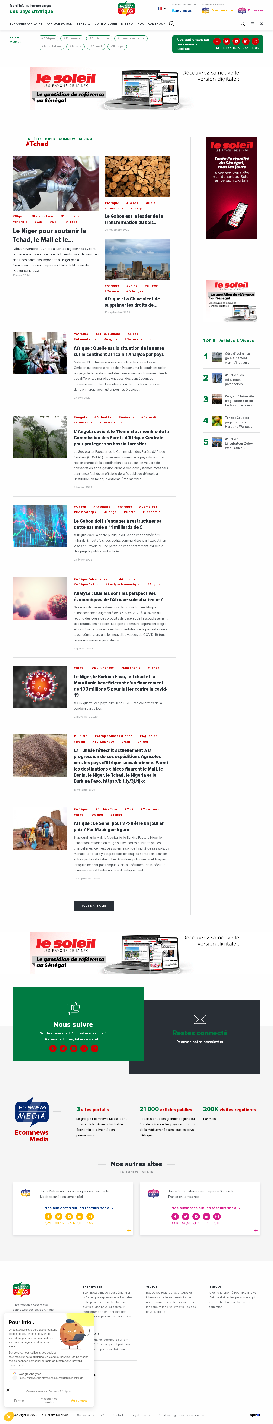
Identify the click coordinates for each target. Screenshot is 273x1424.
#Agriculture (99, 38)
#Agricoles (148, 736)
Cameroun (157, 23)
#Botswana (133, 339)
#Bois (150, 203)
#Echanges (135, 291)
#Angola (111, 339)
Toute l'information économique (31, 9)
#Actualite (103, 417)
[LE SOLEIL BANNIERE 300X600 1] (231, 188)
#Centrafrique (110, 422)
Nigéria (127, 23)
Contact (117, 1415)
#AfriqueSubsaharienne (93, 579)
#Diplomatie (70, 216)
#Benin (79, 741)
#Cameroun (114, 208)
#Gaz (39, 221)
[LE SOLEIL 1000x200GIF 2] (136, 88)
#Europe (117, 46)
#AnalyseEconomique (123, 584)
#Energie (20, 221)
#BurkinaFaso (42, 216)
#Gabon (132, 203)
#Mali (54, 221)
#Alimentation (85, 339)
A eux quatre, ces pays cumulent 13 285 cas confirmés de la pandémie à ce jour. (118, 705)
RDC (141, 23)
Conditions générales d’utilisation (181, 1415)
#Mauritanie (131, 667)
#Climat (96, 46)
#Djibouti (152, 285)
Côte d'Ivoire (105, 23)
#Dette (129, 512)
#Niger (18, 216)
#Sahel (97, 814)
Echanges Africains (26, 23)
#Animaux (126, 417)
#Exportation (51, 46)
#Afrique (48, 38)
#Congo (136, 208)
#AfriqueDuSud (108, 334)
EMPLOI (215, 1286)
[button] (171, 23)
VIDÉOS (152, 1286)
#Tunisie (80, 736)
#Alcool (133, 334)
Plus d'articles (94, 906)
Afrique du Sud (59, 23)
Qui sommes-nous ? (90, 1415)
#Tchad (72, 221)
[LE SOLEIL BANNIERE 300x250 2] (231, 301)
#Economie (72, 38)
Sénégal (83, 23)
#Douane (112, 291)
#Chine (132, 285)
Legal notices (141, 1415)
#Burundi (148, 417)
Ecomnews (182, 10)
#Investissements (131, 38)
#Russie (75, 46)
